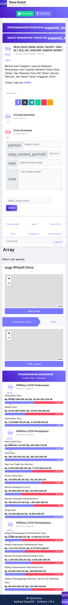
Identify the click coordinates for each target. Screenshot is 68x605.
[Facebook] (18, 102)
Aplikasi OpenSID (24, 601)
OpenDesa (35, 598)
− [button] (9, 283)
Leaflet (59, 306)
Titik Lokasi (34, 364)
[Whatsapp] (38, 102)
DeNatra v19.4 (45, 601)
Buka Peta (34, 311)
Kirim (11, 208)
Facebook (44, 13)
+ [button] (9, 278)
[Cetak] (50, 102)
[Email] (44, 102)
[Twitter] (25, 102)
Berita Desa (11, 93)
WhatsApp (26, 13)
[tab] (21, 322)
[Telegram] (31, 102)
